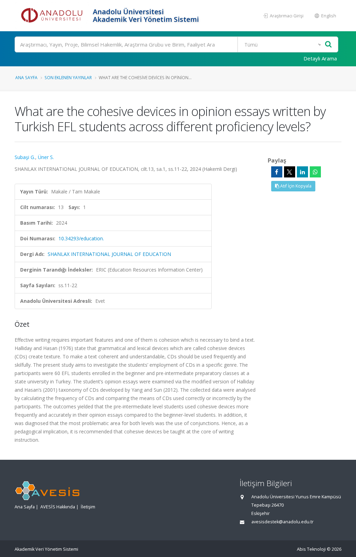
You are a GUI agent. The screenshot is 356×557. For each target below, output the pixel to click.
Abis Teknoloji (311, 549)
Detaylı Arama (320, 58)
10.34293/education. (81, 238)
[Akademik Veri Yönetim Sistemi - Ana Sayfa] (53, 15)
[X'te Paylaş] (289, 171)
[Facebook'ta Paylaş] (276, 171)
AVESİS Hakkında (57, 507)
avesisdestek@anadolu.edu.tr (282, 522)
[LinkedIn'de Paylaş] (302, 171)
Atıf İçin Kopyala (295, 186)
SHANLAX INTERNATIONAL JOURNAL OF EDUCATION (109, 254)
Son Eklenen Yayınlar (68, 77)
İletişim (88, 507)
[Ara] (328, 44)
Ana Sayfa (26, 77)
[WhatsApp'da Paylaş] (315, 171)
